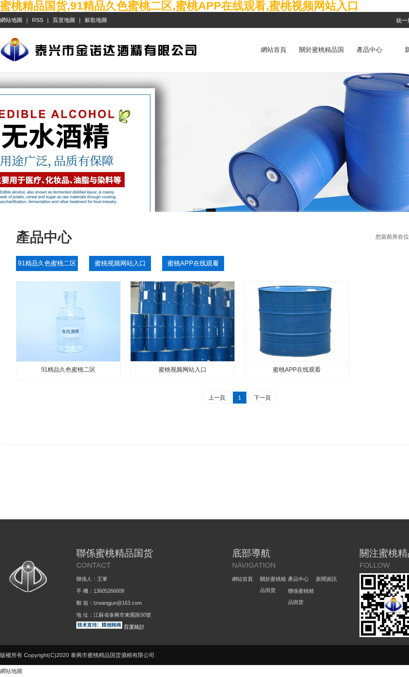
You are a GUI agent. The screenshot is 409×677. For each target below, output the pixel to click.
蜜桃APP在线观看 (193, 263)
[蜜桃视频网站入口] (182, 321)
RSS (37, 20)
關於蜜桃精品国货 (321, 59)
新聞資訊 (326, 579)
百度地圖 (64, 20)
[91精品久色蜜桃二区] (68, 321)
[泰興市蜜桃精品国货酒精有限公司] (98, 61)
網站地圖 (11, 20)
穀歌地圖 (96, 20)
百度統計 (134, 627)
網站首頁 (273, 49)
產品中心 (369, 49)
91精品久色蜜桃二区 (47, 263)
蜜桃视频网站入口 (120, 263)
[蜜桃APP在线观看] (297, 321)
